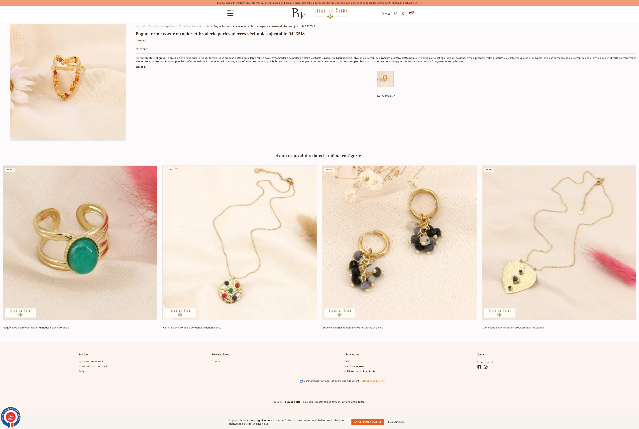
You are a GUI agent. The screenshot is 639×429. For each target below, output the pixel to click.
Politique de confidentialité (360, 371)
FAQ (81, 371)
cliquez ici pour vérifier (373, 380)
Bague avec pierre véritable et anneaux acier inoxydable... (37, 327)
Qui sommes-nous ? (91, 361)
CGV (347, 361)
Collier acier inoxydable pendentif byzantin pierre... (192, 327)
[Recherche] (396, 14)
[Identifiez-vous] (403, 14)
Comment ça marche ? (93, 366)
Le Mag (385, 14)
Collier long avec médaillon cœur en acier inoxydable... (514, 327)
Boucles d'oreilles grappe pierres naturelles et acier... (353, 327)
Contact (217, 361)
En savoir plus (260, 424)
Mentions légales (354, 366)
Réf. (378, 96)
